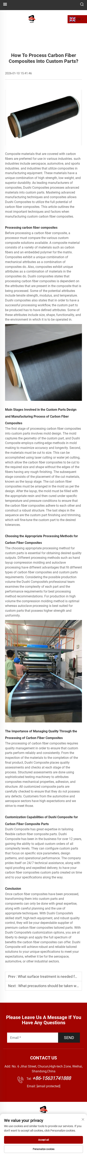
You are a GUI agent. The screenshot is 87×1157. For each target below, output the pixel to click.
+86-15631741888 (51, 1078)
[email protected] (48, 1086)
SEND (69, 1037)
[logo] (32, 19)
